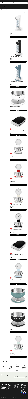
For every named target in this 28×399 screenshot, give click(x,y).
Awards (9, 389)
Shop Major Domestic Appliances (23, 387)
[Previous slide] (11, 23)
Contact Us (15, 385)
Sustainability (9, 390)
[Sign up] (25, 376)
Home (2, 9)
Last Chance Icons (23, 390)
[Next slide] (25, 23)
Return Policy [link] (16, 388)
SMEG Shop (4, 397)
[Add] (25, 30)
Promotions (22, 389)
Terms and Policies (14, 397)
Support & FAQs (16, 386)
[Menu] (1, 3)
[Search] (2, 2)
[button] (23, 13)
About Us (9, 386)
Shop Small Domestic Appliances (23, 386)
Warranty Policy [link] (16, 387)
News (8, 388)
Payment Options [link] (23, 391)
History (9, 387)
